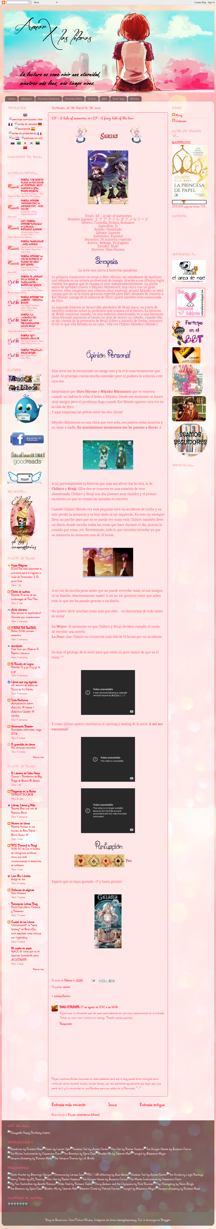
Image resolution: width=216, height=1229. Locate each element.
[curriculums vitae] (25, 119)
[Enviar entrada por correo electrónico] (93, 980)
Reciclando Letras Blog (24, 903)
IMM (104, 98)
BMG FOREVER (69, 1007)
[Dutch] (18, 138)
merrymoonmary (126, 1220)
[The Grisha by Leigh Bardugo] (185, 1174)
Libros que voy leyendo (24, 682)
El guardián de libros (23, 744)
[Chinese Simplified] (26, 147)
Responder (66, 1023)
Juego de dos (18, 879)
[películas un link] (32, 138)
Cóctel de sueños (20, 591)
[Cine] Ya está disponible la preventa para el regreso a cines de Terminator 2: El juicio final (26, 574)
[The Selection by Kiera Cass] (78, 1153)
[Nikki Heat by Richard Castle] (74, 1184)
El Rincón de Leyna (22, 663)
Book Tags (118, 98)
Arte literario (19, 609)
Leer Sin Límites (20, 876)
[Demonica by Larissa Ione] (67, 1174)
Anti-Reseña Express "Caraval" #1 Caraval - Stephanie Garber (31, 225)
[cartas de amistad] (26, 124)
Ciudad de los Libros (22, 921)
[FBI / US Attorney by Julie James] (106, 1174)
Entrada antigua (152, 1104)
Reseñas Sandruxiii (48, 98)
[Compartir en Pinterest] (113, 980)
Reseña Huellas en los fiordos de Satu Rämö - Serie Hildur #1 (24, 830)
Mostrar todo (38, 757)
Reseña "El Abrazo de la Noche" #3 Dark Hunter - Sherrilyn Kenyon (32, 280)
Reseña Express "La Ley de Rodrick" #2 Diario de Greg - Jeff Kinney (32, 260)
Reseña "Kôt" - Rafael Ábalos (30, 337)
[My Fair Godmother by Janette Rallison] (32, 1184)
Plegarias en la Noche (23, 791)
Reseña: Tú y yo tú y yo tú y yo (25, 669)
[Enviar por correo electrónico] (100, 980)
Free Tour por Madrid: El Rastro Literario (25, 651)
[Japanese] (26, 142)
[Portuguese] (19, 142)
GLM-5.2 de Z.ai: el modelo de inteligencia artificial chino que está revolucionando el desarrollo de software (26, 856)
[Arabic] (38, 142)
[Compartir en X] (107, 980)
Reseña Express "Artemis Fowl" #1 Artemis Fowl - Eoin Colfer (32, 205)
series (66, 986)
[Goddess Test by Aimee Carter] (89, 1149)
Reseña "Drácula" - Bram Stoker (32, 351)
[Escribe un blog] (103, 980)
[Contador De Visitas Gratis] (18, 1205)
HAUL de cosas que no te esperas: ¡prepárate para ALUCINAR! (25, 955)
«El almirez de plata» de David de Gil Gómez (24, 687)
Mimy (179, 115)
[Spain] (33, 128)
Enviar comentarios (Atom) (83, 1114)
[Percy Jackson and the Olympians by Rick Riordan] (122, 1184)
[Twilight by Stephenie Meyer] (148, 1153)
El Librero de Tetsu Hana (25, 773)
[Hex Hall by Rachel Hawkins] (126, 1149)
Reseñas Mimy (73, 98)
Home (11, 98)
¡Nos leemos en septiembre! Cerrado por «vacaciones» (26, 615)
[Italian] (40, 133)
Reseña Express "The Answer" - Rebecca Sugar (32, 300)
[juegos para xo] (12, 138)
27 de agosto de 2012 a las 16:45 (99, 1007)
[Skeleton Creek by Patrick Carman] (98, 1188)
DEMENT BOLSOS (22, 794)
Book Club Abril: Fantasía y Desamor (25, 909)
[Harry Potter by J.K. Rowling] (26, 1179)
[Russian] (13, 142)
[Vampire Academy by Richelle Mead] (30, 1158)
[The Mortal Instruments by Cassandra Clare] (34, 1153)
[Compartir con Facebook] (110, 980)
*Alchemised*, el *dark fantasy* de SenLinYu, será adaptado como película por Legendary (26, 931)
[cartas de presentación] (23, 133)
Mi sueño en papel (21, 948)
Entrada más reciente (68, 1104)
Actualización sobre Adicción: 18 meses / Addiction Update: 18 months (22, 709)
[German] (40, 124)
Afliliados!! (26, 98)
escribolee (16, 645)
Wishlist (134, 98)
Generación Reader (22, 726)
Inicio (112, 1104)
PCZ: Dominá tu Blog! (24, 845)
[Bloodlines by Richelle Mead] (25, 1149)
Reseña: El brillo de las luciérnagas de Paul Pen (24, 597)
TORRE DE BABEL (24, 627)
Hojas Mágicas (19, 565)
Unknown (181, 121)
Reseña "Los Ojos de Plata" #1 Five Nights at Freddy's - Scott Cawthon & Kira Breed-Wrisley (32, 185)
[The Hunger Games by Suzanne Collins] (167, 1149)
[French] (11, 124)
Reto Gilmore (18, 893)
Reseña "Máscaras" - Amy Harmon (32, 243)
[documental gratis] (22, 128)
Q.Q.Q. (92, 98)
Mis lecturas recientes (23, 747)
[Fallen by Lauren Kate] (56, 1149)
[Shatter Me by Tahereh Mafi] (113, 1153)
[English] (26, 114)
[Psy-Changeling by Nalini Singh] (173, 1184)
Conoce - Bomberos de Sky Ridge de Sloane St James (26, 778)
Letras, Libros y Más (23, 805)
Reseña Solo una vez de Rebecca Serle (24, 810)
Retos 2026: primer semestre (22, 633)
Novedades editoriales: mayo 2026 (26, 731)
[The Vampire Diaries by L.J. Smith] (73, 1158)
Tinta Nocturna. (19, 700)
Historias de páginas (22, 889)
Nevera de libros (20, 823)
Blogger (165, 1220)
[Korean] (32, 142)
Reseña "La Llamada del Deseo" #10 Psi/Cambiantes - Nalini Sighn (31, 320)
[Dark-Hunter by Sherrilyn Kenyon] (29, 1174)
